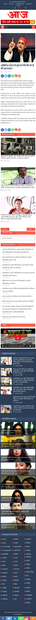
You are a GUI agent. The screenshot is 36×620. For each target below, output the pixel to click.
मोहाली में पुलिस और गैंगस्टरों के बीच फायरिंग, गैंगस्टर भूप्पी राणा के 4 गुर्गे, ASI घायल (18, 157)
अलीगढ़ (4, 558)
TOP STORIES (6, 546)
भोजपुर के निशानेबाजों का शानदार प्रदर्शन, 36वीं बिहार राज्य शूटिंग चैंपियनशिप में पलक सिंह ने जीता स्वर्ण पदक (17, 251)
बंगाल (16, 573)
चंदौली (28, 560)
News (4, 543)
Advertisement (20, 4)
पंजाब (15, 558)
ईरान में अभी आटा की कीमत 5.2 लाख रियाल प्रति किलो (16, 296)
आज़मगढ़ (28, 557)
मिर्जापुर (28, 579)
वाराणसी (28, 554)
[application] (18, 338)
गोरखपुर (4, 591)
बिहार (15, 584)
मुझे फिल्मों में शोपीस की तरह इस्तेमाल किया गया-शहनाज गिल (17, 444)
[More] (19, 75)
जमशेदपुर (4, 599)
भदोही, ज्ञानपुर (30, 572)
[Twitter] (5, 75)
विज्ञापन (28, 588)
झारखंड (16, 539)
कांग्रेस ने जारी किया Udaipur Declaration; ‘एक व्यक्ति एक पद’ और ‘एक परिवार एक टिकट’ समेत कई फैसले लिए (16, 217)
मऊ (27, 575)
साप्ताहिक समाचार (9, 419)
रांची (15, 599)
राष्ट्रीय (28, 546)
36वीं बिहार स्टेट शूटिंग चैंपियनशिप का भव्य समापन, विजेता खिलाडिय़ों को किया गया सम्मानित (17, 266)
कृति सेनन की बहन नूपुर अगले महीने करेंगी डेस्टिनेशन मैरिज (16, 484)
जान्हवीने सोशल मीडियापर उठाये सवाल (11, 498)
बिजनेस (16, 580)
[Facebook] (2, 75)
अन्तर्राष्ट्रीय (5, 554)
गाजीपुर (4, 588)
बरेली (15, 576)
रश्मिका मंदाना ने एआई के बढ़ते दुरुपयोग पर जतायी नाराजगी (16, 471)
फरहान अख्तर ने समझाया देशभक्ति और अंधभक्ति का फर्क (15, 511)
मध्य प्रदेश (16, 588)
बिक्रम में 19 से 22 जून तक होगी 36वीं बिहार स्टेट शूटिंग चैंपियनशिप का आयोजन (16, 282)
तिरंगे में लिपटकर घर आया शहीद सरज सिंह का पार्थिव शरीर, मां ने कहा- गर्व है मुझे (6, 229)
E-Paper (18, 5)
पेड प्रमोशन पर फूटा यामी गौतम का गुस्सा (11, 430)
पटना (15, 561)
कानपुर (4, 580)
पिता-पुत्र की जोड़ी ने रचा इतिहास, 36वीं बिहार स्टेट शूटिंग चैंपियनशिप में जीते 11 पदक (17, 258)
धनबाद (16, 543)
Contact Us (29, 4)
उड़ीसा (3, 565)
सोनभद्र (28, 583)
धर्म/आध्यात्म (17, 546)
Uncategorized (6, 550)
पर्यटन (16, 565)
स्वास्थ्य (28, 603)
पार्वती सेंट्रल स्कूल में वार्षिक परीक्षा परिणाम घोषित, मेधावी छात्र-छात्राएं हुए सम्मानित (18, 290)
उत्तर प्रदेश (4, 569)
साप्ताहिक (29, 599)
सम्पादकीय (29, 595)
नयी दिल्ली (17, 550)
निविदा (16, 554)
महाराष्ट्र (16, 595)
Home (5, 4)
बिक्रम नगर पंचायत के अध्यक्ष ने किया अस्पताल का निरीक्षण (18, 301)
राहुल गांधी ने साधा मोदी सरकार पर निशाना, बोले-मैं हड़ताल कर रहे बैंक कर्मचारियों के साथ (18, 186)
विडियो (28, 591)
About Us (11, 4)
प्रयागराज (16, 569)
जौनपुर (28, 564)
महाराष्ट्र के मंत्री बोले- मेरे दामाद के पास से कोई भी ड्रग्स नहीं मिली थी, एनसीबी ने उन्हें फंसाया (31, 229)
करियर (4, 576)
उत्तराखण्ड (4, 573)
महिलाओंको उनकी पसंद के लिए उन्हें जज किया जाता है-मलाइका (17, 457)
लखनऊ (28, 550)
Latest (4, 539)
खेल (3, 584)
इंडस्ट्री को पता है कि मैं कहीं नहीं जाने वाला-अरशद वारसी (15, 525)
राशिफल (28, 543)
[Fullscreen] (33, 346)
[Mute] (30, 346)
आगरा (4, 561)
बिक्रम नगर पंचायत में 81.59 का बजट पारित (13, 317)
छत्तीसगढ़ (4, 595)
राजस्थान (28, 539)
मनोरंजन (16, 591)
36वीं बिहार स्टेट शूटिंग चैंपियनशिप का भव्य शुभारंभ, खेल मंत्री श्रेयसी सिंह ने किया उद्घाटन (18, 274)
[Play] (3, 346)
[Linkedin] (9, 75)
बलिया (28, 568)
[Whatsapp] (12, 75)
